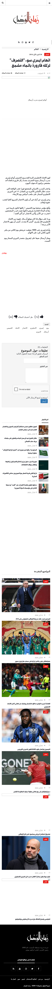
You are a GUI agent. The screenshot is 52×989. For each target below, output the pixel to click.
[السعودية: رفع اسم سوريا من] (43, 457)
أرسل (44, 401)
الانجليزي (33, 328)
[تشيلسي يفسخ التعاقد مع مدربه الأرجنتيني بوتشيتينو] (26, 880)
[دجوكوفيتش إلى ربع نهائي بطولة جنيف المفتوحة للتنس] (26, 784)
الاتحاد (17, 328)
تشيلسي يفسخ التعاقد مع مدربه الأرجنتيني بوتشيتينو (32, 919)
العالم (36, 49)
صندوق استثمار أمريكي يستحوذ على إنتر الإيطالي (34, 834)
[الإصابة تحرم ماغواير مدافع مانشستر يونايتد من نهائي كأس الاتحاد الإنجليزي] (26, 696)
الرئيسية (45, 49)
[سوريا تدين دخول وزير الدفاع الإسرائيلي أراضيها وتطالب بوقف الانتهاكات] (43, 469)
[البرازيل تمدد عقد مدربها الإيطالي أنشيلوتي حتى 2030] (26, 611)
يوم (47, 328)
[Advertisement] (26, 148)
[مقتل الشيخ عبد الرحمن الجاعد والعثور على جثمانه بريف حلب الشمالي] (43, 446)
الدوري (38, 331)
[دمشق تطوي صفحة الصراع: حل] (43, 492)
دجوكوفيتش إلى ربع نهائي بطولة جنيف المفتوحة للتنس (31, 792)
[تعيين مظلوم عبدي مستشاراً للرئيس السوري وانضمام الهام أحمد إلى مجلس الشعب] (43, 434)
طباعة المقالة (6, 73)
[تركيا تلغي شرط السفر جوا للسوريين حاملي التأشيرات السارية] (43, 481)
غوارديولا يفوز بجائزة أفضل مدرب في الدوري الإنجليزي (32, 877)
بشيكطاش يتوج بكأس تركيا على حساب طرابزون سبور (32, 661)
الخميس (9, 328)
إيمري (41, 328)
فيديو (23, 979)
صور (18, 979)
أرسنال (46, 331)
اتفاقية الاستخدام (31, 979)
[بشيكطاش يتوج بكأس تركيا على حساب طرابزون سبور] (26, 654)
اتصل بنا (13, 979)
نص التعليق (44, 366)
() (37, 316)
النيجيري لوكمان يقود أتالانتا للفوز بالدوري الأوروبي (33, 749)
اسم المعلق (43, 356)
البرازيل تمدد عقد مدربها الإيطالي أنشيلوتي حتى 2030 (33, 619)
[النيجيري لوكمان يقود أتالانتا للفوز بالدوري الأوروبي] (26, 742)
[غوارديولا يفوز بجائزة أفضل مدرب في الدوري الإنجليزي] (26, 869)
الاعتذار (24, 328)
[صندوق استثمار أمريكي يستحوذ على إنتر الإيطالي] (26, 795)
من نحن (40, 979)
